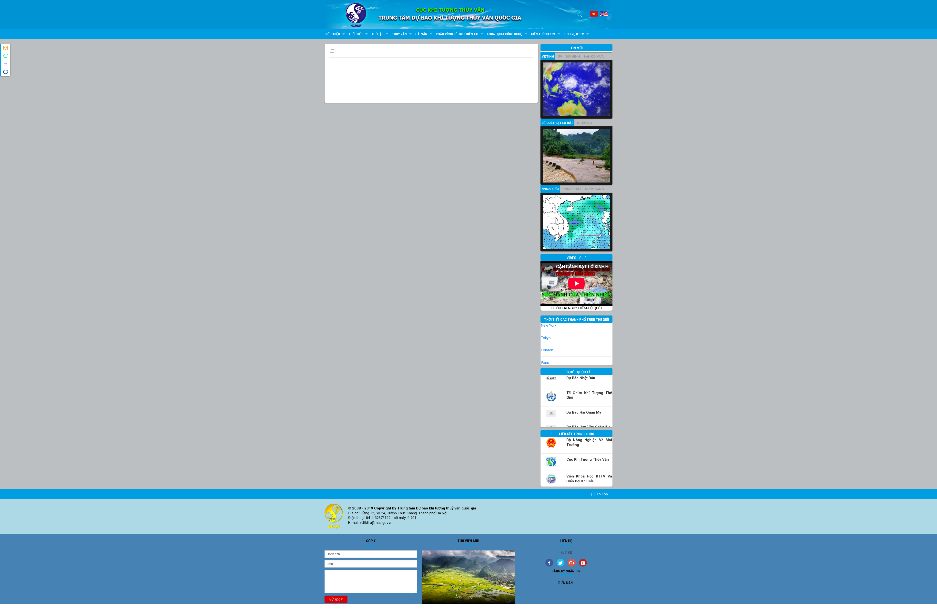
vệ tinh (548, 56)
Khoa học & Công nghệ (504, 34)
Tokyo (546, 338)
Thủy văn (399, 34)
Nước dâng (594, 189)
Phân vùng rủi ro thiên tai (457, 34)
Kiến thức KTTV (543, 34)
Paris (545, 362)
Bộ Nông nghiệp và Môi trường (589, 442)
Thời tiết (355, 34)
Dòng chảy (571, 189)
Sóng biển (550, 189)
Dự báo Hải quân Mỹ (583, 412)
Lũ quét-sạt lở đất (557, 123)
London (547, 350)
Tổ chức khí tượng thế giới (589, 395)
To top (602, 494)
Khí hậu (377, 34)
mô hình (573, 56)
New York (548, 325)
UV (560, 56)
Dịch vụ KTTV (574, 34)
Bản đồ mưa (594, 56)
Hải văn (421, 34)
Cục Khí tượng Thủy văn (587, 459)
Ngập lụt (585, 123)
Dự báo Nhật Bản (580, 378)
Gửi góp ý (336, 599)
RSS (568, 552)
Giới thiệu (332, 34)
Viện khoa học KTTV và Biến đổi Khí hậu (589, 478)
